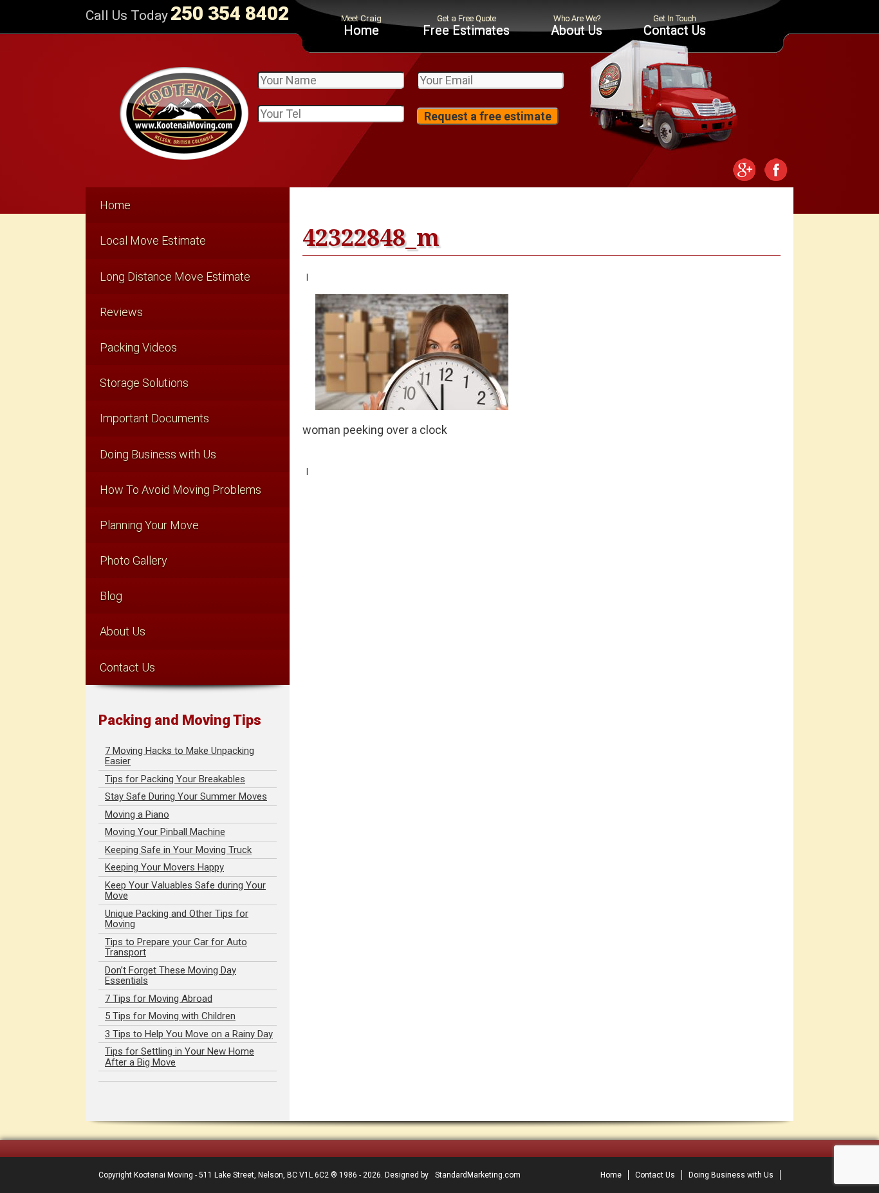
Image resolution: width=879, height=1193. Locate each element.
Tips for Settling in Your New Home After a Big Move (179, 1057)
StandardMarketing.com (478, 1174)
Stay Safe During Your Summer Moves (186, 796)
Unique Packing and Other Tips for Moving (176, 919)
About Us (576, 30)
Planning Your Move (149, 525)
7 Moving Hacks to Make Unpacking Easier (179, 756)
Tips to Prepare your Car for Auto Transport (176, 947)
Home (361, 30)
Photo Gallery (133, 560)
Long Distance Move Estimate (175, 276)
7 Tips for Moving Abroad (158, 998)
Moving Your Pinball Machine (165, 832)
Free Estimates (466, 30)
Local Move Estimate (153, 240)
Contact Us (674, 30)
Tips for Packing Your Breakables (175, 779)
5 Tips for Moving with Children (170, 1016)
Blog (111, 596)
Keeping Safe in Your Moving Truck (178, 850)
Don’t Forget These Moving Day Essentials (170, 975)
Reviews (121, 312)
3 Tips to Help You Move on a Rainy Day (189, 1034)
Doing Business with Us (158, 454)
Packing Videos (138, 347)
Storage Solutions (144, 383)
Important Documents (154, 418)
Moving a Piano (137, 814)
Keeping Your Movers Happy (164, 867)
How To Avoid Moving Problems (180, 489)
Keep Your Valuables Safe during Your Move (185, 890)
